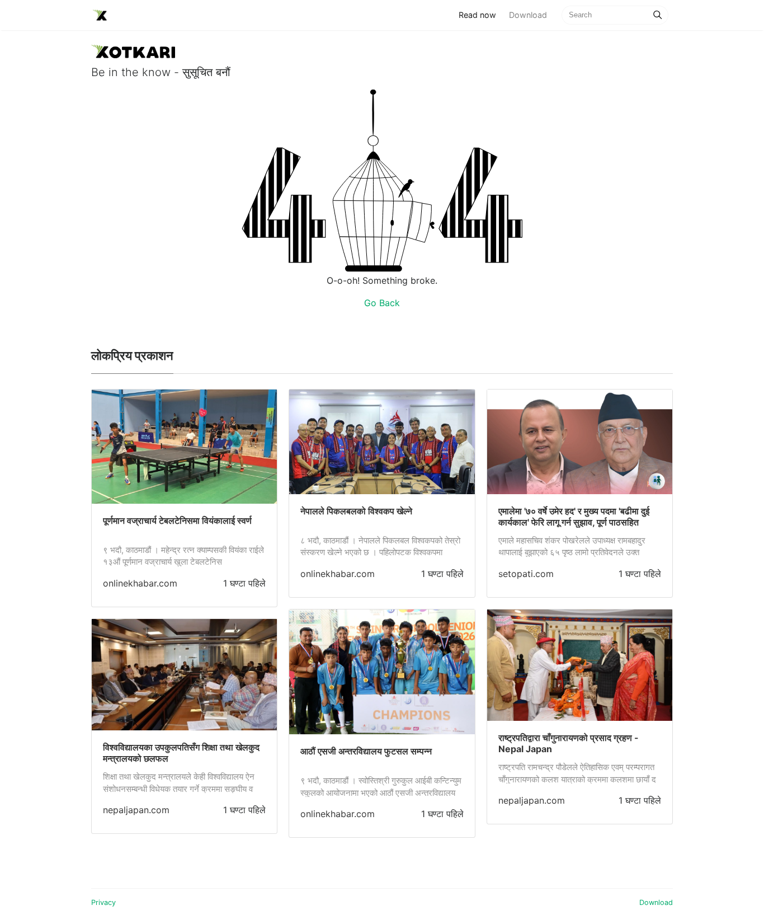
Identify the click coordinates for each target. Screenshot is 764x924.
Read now (480, 15)
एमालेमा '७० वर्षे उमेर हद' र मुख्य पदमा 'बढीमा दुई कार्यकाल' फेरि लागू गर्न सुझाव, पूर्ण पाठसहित (573, 516)
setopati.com (526, 573)
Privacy (103, 902)
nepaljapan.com (136, 809)
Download (528, 15)
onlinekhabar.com (140, 583)
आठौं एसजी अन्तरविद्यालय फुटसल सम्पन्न (366, 751)
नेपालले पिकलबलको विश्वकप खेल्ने (356, 511)
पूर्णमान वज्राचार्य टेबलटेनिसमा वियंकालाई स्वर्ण (177, 520)
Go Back (382, 302)
